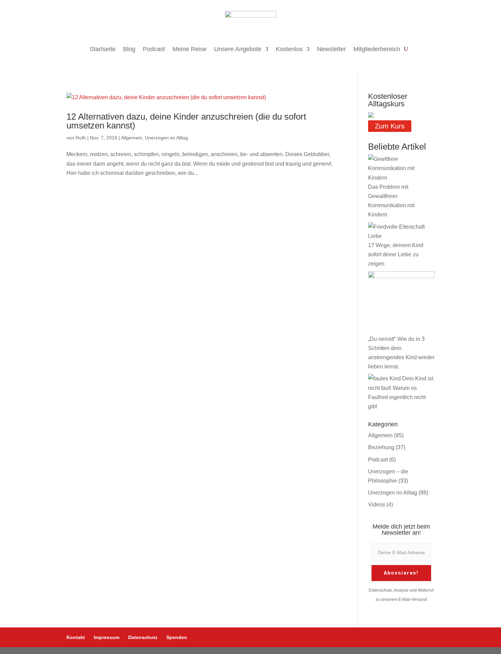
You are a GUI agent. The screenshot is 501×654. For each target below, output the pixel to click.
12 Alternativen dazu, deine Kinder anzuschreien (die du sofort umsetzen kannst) (186, 121)
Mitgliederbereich (376, 49)
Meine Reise (189, 49)
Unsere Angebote (237, 49)
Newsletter (331, 49)
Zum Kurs (390, 126)
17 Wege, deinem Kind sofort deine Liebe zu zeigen (395, 254)
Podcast (154, 49)
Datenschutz (142, 637)
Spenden (176, 637)
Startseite (103, 49)
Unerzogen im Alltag (166, 137)
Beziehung (381, 447)
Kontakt (75, 637)
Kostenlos (289, 49)
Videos (376, 504)
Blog (129, 49)
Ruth (81, 137)
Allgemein (131, 137)
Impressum (106, 637)
